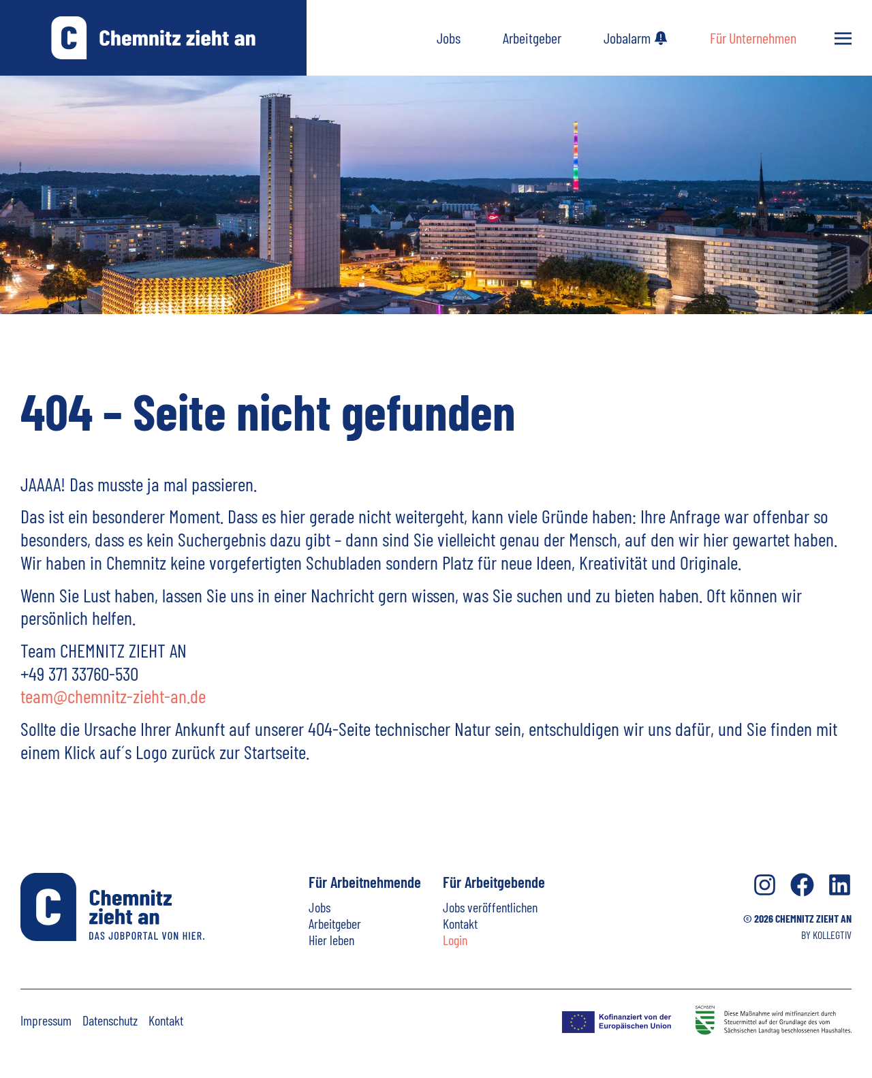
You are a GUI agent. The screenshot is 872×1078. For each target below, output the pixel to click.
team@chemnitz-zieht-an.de (113, 695)
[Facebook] (802, 885)
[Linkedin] (840, 885)
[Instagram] (765, 885)
